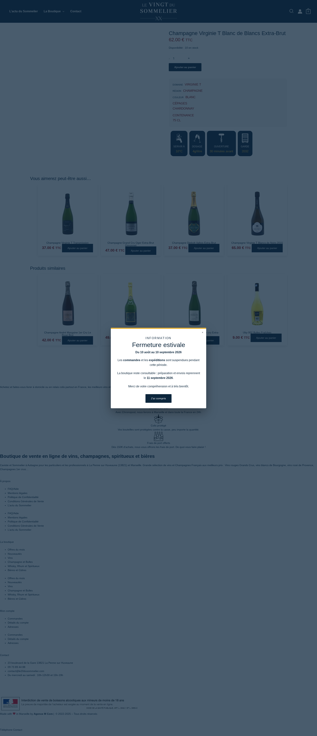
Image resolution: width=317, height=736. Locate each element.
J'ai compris (158, 398)
